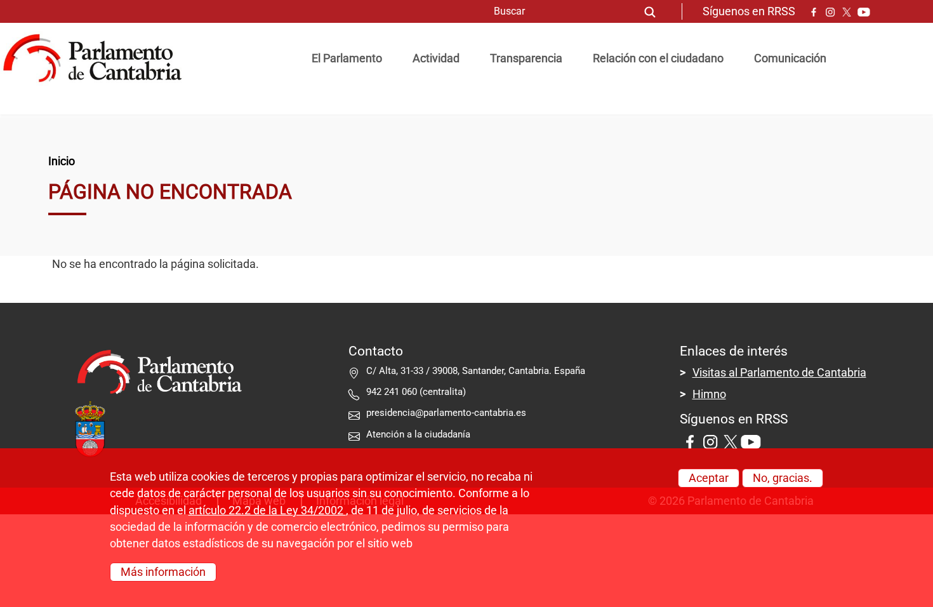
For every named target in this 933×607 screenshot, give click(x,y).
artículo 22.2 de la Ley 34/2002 (267, 510)
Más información (163, 572)
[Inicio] (97, 58)
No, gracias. (782, 478)
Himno (709, 394)
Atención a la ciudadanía (419, 434)
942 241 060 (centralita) (416, 391)
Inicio (61, 161)
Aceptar (709, 478)
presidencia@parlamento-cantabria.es (446, 412)
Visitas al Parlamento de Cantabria (779, 372)
